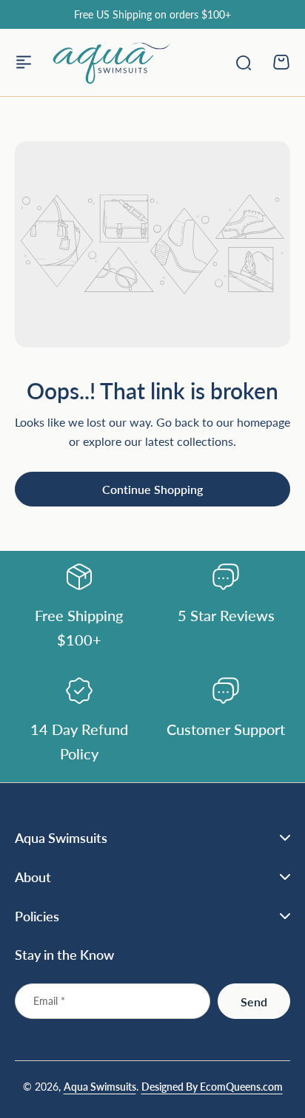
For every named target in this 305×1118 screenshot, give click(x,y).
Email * (49, 1001)
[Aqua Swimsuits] (111, 62)
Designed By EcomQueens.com (212, 1086)
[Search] (243, 62)
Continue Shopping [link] (152, 489)
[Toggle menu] (23, 62)
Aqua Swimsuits (100, 1086)
